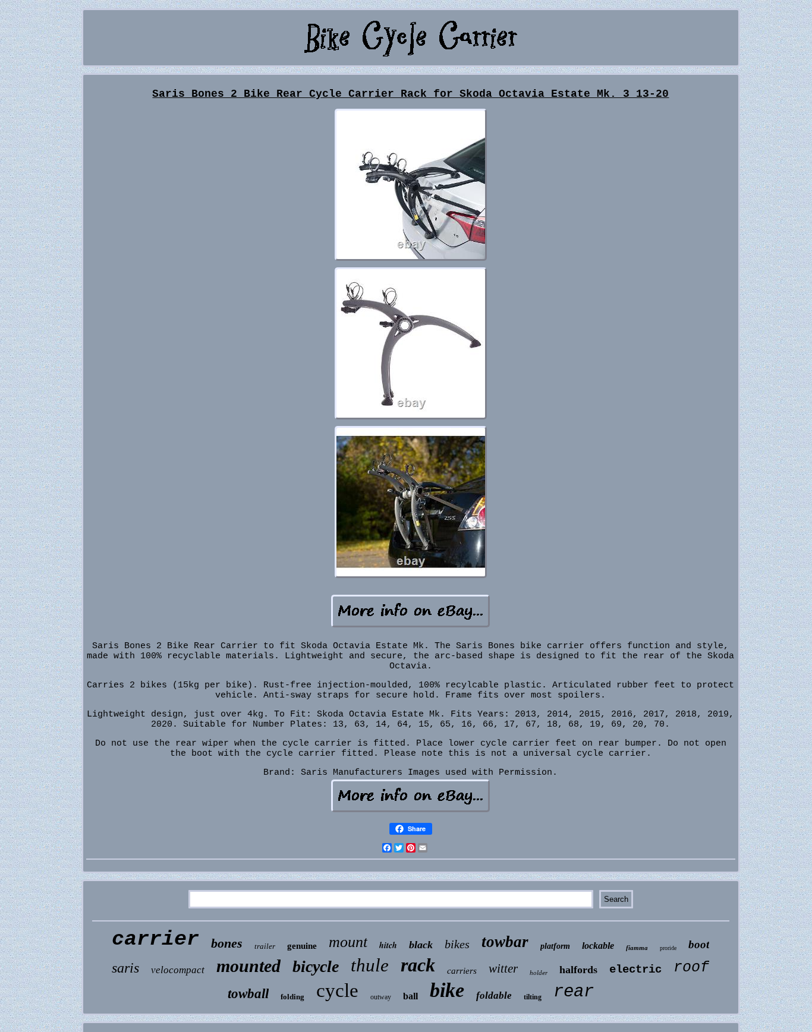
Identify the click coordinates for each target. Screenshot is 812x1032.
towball (248, 993)
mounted (248, 966)
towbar (504, 942)
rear (573, 992)
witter (503, 968)
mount (348, 942)
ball (410, 996)
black (421, 945)
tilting (533, 997)
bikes (457, 944)
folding (292, 996)
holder (538, 972)
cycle (337, 990)
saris (125, 968)
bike (447, 990)
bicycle (315, 966)
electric (635, 969)
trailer (264, 946)
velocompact (177, 970)
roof (691, 967)
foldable (494, 995)
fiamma (637, 947)
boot (698, 944)
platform (555, 946)
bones (227, 943)
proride (668, 948)
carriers (462, 971)
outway (380, 997)
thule (370, 965)
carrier (155, 939)
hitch (388, 945)
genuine (302, 946)
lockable (598, 946)
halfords (578, 970)
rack (418, 965)
